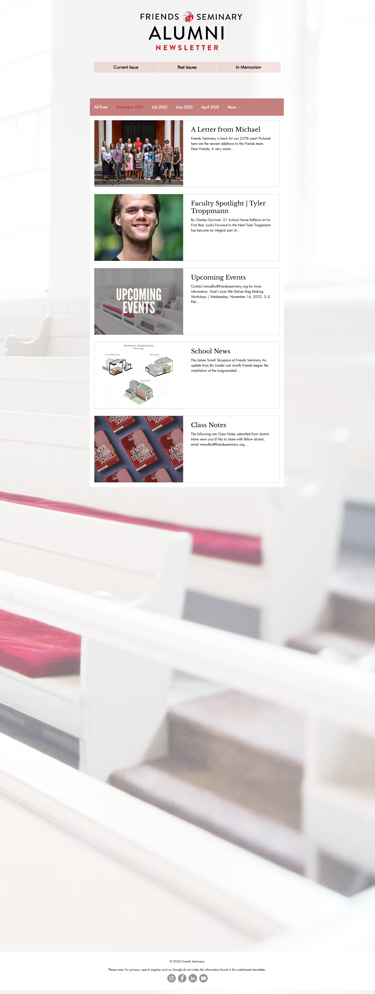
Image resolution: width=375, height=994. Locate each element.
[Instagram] (171, 978)
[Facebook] (182, 978)
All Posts (100, 107)
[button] (187, 67)
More (232, 107)
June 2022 (184, 107)
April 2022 (210, 107)
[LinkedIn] (193, 978)
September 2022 (129, 107)
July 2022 (159, 107)
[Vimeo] (203, 978)
